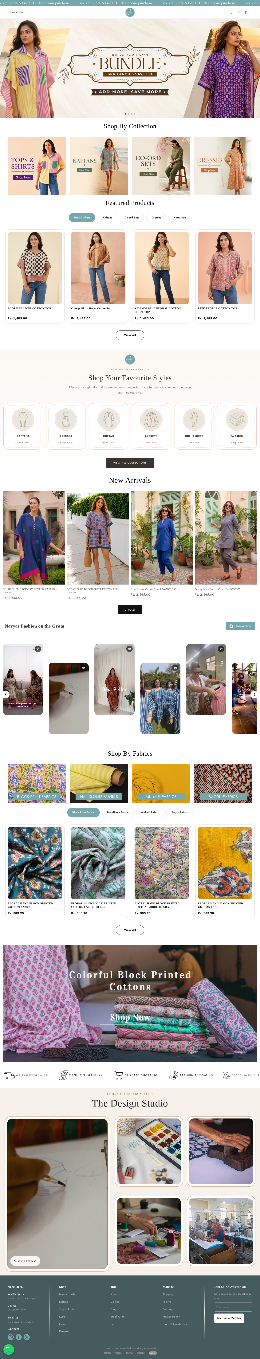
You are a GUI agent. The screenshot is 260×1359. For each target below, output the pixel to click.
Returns (167, 1302)
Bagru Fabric (179, 812)
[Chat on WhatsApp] (8, 1349)
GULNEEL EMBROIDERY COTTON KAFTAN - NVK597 (30, 591)
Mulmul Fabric (150, 812)
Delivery (168, 1309)
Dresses (156, 217)
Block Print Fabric (83, 812)
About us (116, 1294)
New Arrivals (67, 1294)
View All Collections (130, 462)
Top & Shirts (66, 1309)
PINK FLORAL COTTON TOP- (218, 308)
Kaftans (107, 217)
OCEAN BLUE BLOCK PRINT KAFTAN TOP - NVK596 (93, 591)
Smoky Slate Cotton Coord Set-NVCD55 (218, 589)
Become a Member (229, 1318)
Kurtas (63, 1316)
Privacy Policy (171, 1316)
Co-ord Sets (132, 217)
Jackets (63, 1324)
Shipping (168, 1294)
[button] (230, 12)
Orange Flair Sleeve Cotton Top (91, 308)
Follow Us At (243, 626)
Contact (115, 1302)
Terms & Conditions (175, 1324)
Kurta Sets (180, 217)
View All (130, 335)
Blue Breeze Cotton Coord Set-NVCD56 (153, 589)
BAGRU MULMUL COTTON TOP (29, 308)
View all (130, 610)
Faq (113, 1324)
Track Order (118, 1316)
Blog (113, 1309)
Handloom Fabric (118, 812)
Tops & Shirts (82, 217)
